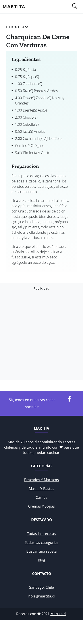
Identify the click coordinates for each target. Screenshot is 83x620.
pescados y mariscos (41, 479)
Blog (41, 560)
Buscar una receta (41, 551)
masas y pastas (41, 488)
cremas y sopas (41, 506)
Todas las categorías (41, 542)
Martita (14, 6)
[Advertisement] (41, 335)
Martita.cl (58, 613)
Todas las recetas (41, 533)
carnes (41, 497)
